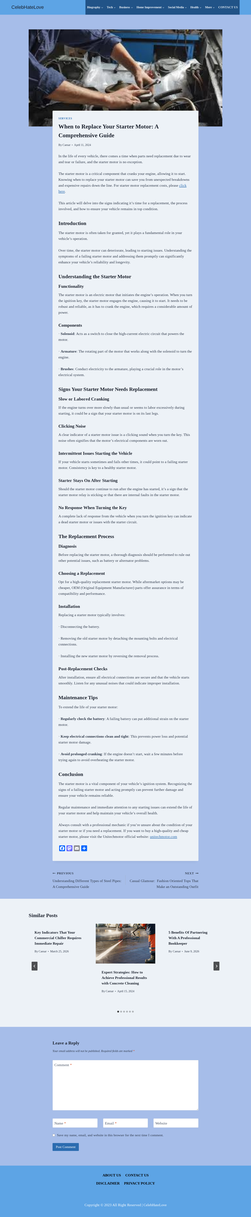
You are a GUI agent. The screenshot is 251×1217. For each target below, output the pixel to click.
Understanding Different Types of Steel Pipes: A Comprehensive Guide (87, 880)
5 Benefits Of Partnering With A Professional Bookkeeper (187, 937)
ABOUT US (112, 1175)
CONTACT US (228, 7)
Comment (63, 1065)
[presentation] (125, 943)
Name (60, 1123)
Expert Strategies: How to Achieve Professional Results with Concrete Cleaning (124, 977)
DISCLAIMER (108, 1183)
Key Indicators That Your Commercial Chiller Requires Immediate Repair (58, 937)
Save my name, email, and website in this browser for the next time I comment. (110, 1135)
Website (161, 1123)
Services (65, 118)
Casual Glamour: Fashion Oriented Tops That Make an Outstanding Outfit (164, 880)
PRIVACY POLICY (139, 1183)
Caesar (66, 144)
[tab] (118, 1012)
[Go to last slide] (34, 966)
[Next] (216, 966)
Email (111, 1123)
